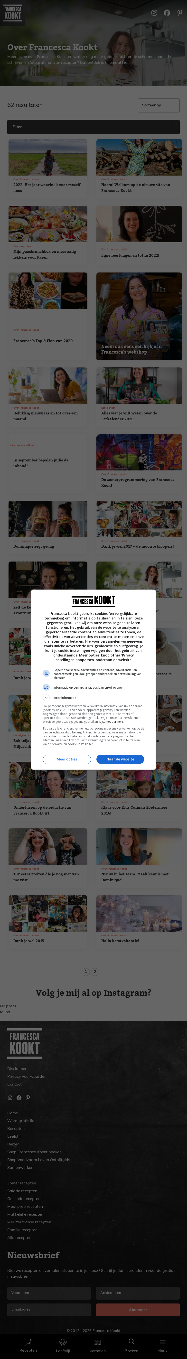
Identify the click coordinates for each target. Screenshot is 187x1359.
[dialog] (93, 680)
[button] (93, 697)
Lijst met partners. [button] (111, 722)
